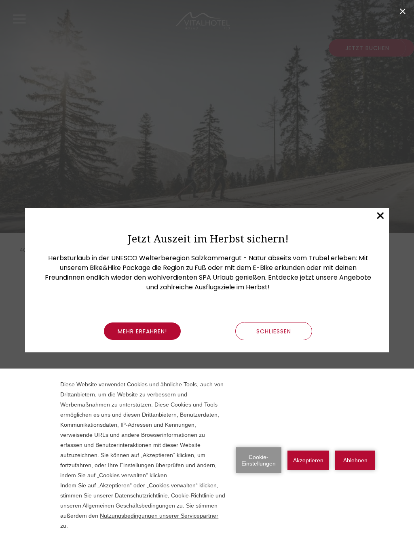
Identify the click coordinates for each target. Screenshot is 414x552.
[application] (207, 460)
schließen (273, 331)
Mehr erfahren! (142, 331)
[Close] (402, 11)
